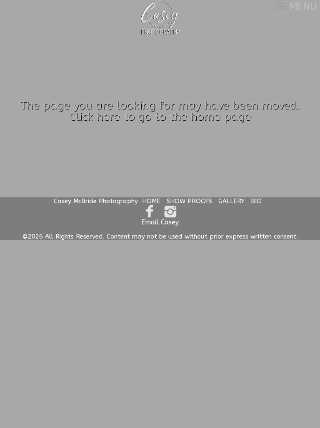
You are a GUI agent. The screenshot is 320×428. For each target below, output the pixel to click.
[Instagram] (170, 211)
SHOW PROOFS (189, 201)
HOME (151, 201)
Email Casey (160, 222)
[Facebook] (149, 211)
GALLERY (231, 201)
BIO (256, 201)
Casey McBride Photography (96, 201)
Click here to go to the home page (160, 116)
